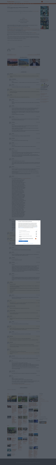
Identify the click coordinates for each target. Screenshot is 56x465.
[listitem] (28, 230)
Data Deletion (24, 243)
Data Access (28, 243)
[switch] (36, 231)
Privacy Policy (31, 243)
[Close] (39, 221)
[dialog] (28, 232)
